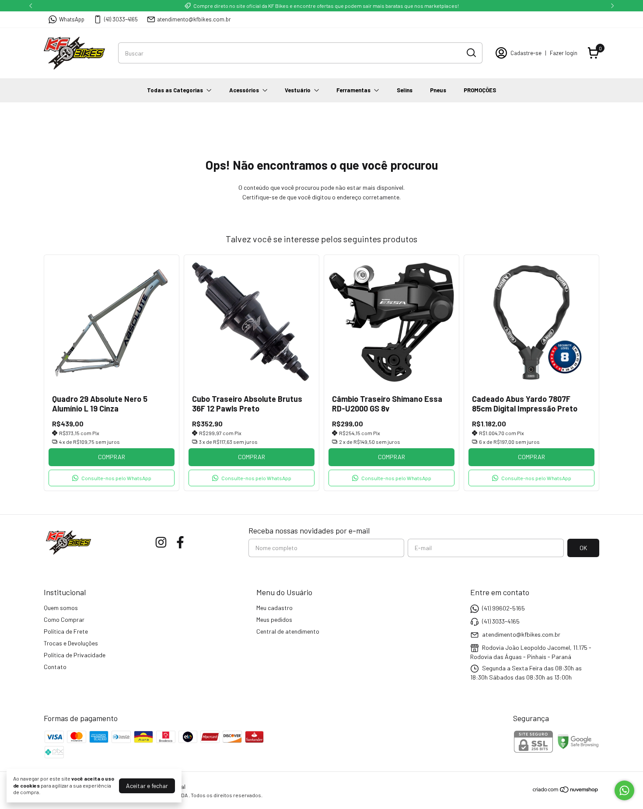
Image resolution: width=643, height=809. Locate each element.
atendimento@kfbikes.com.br (194, 19)
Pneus (438, 90)
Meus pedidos (274, 619)
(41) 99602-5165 (503, 608)
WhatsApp (71, 19)
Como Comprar (64, 619)
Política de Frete (66, 631)
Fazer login (563, 52)
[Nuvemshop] (565, 791)
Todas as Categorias (175, 90)
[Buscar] (470, 52)
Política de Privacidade (74, 655)
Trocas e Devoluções (71, 643)
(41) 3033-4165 (121, 19)
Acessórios (244, 90)
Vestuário (298, 90)
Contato (55, 666)
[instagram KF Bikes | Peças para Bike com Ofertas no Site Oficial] (161, 542)
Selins (404, 90)
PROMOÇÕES (480, 90)
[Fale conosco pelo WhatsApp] (624, 790)
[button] (112, 478)
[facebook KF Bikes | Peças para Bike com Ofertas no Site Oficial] (180, 542)
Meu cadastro (274, 607)
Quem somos (61, 607)
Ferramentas (353, 90)
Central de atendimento (287, 631)
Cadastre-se (526, 52)
